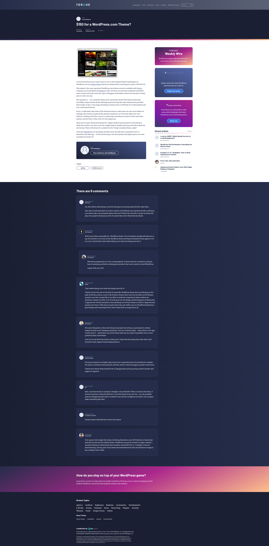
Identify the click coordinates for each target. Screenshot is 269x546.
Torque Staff (163, 171)
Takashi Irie (88, 132)
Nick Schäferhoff (164, 140)
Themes (79, 511)
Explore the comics (173, 91)
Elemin (102, 91)
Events (89, 508)
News (106, 508)
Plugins (126, 508)
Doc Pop (162, 163)
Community (79, 31)
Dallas (86, 284)
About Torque (80, 519)
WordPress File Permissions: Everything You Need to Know (176, 145)
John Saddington (86, 19)
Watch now (174, 121)
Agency (79, 505)
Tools (88, 511)
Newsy (139, 88)
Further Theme (95, 84)
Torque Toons (99, 511)
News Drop (115, 508)
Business (109, 505)
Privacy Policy (107, 519)
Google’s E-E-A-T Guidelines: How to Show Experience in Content (175, 153)
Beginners (99, 505)
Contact (98, 519)
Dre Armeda (90, 257)
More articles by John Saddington (104, 153)
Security (135, 508)
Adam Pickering (89, 358)
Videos (110, 511)
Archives (88, 505)
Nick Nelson (88, 324)
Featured (98, 508)
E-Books (80, 508)
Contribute (90, 519)
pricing (83, 168)
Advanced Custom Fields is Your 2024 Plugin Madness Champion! (176, 168)
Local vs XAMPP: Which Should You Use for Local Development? (175, 137)
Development (134, 505)
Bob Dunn (87, 202)
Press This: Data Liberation (170, 161)
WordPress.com (97, 168)
